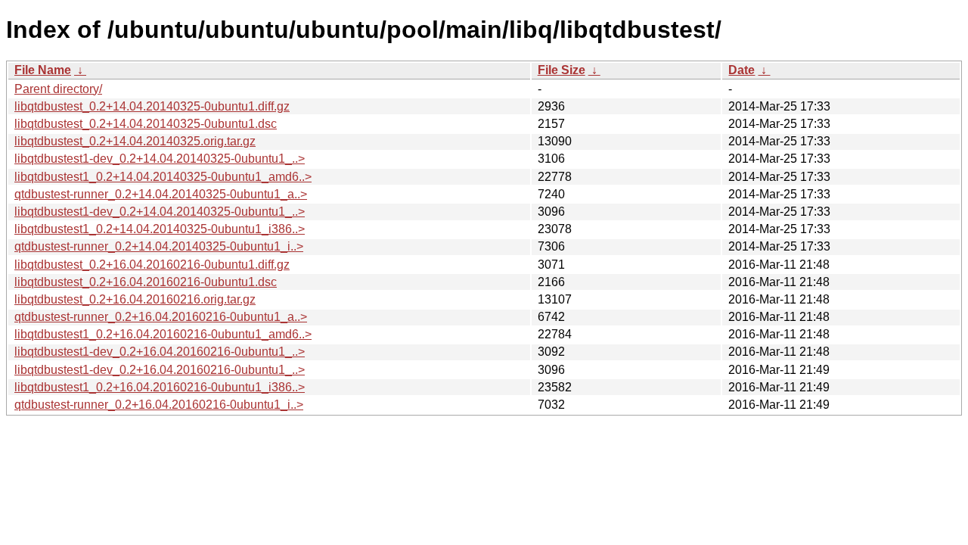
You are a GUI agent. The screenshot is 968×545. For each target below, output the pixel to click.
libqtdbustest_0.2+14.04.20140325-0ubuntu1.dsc (145, 123)
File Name (42, 70)
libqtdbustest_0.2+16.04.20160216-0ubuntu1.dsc (145, 282)
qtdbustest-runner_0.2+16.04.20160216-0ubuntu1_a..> (160, 316)
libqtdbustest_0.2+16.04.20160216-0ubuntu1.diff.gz (152, 264)
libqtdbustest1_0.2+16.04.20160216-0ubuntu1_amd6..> (163, 334)
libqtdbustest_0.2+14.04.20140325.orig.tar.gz (135, 141)
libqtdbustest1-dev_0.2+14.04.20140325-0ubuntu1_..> (159, 158)
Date (741, 70)
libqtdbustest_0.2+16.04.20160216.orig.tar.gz (135, 299)
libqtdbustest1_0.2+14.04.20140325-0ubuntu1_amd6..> (163, 176)
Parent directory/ (58, 89)
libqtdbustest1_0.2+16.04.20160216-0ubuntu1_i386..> (159, 387)
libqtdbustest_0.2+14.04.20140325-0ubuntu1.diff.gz (152, 106)
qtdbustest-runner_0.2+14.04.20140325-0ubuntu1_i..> (158, 246)
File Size (561, 70)
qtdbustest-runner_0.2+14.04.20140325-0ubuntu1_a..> (160, 194)
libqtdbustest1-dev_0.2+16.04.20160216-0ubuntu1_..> (159, 351)
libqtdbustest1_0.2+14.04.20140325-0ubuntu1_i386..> (159, 229)
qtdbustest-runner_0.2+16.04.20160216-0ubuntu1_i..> (158, 404)
